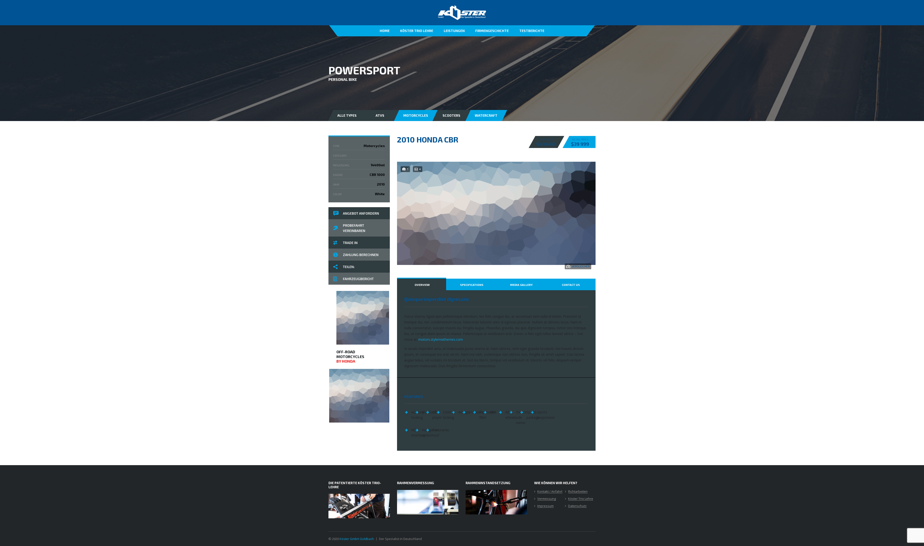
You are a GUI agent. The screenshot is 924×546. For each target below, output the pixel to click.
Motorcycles (415, 115)
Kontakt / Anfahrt (549, 491)
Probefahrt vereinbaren (354, 228)
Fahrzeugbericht (358, 279)
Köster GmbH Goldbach (357, 539)
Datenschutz (577, 506)
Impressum (545, 506)
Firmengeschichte (492, 31)
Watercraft (486, 115)
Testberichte (531, 31)
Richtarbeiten (578, 491)
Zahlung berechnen (361, 255)
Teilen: (349, 267)
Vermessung (546, 499)
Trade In (350, 243)
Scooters (451, 115)
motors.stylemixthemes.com (440, 339)
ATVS (380, 115)
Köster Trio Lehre (416, 31)
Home (385, 31)
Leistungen (454, 31)
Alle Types (347, 115)
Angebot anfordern (361, 213)
